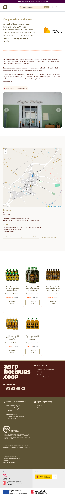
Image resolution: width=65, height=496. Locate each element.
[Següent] (58, 110)
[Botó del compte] (52, 7)
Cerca (46, 7)
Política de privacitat (9, 457)
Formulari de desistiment (49, 237)
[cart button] (56, 7)
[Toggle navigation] (61, 7)
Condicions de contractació (45, 369)
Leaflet (50, 206)
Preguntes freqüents (43, 377)
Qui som (39, 405)
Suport (39, 374)
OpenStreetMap (58, 206)
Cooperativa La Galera (12, 294)
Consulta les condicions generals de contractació (21, 237)
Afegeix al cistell (12, 302)
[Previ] (6, 110)
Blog (38, 408)
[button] (32, 175)
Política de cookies (9, 462)
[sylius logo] (5, 7)
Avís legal (39, 372)
